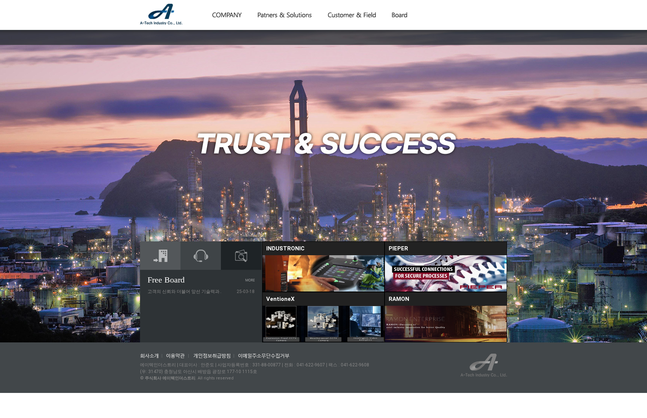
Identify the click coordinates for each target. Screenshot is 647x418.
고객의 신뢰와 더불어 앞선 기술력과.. (185, 291)
